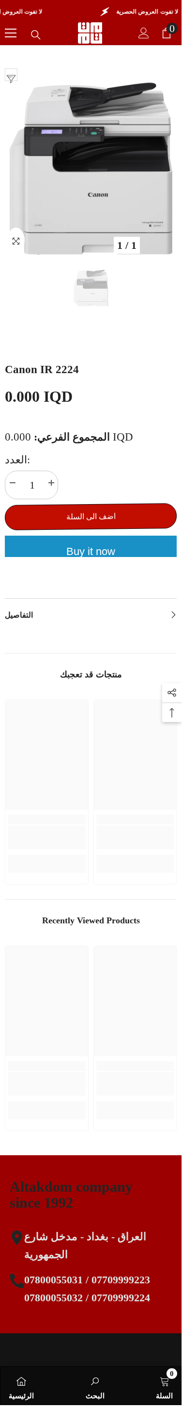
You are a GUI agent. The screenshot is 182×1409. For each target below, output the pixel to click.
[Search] (36, 35)
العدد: (17, 460)
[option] (91, 168)
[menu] (10, 33)
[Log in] (143, 33)
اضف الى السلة (91, 516)
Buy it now (90, 551)
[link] (47, 837)
